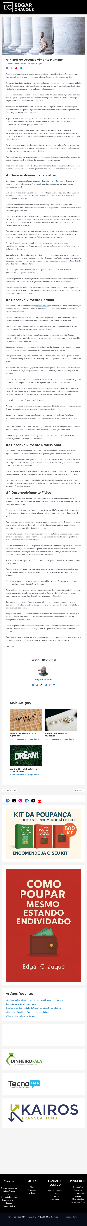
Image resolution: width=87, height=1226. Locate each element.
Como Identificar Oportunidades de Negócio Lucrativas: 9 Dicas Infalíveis (33, 1008)
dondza (78, 1196)
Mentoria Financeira (55, 1191)
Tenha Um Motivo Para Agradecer (23, 734)
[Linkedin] (21, 67)
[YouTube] (54, 684)
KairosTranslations (78, 1202)
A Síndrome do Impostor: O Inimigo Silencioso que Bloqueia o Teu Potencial (34, 1000)
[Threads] (33, 800)
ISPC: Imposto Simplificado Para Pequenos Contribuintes (27, 1012)
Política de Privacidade (53, 1217)
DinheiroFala (78, 1187)
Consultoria (55, 1197)
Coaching (55, 1194)
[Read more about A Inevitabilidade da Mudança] (61, 720)
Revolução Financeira (8, 1197)
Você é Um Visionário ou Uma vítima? (24, 770)
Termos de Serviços (72, 1217)
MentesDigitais (78, 1199)
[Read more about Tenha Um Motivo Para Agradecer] (26, 720)
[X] (14, 800)
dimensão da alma (42, 305)
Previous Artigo (10, 790)
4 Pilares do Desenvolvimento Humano (20, 1016)
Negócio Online (9, 1206)
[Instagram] (20, 800)
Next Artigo (78, 790)
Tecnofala (78, 1190)
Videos (32, 1193)
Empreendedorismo (9, 1188)
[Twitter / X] (41, 684)
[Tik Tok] (50, 684)
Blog (32, 1187)
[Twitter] (12, 67)
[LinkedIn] (27, 800)
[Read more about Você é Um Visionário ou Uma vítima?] (26, 755)
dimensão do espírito (50, 181)
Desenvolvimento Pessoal (17, 64)
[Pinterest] (16, 67)
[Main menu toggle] (82, 7)
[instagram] (37, 684)
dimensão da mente (17, 311)
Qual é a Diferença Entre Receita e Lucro (21, 1004)
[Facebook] (7, 67)
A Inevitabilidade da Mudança (56, 734)
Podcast (32, 1190)
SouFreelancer (78, 1193)
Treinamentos (55, 1200)
